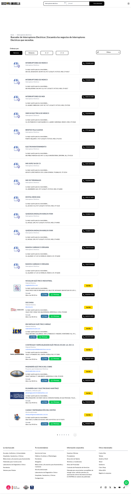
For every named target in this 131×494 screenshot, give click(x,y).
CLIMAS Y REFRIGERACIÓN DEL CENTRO (40, 410)
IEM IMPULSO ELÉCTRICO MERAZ (38, 324)
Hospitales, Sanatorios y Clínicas (13, 456)
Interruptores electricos (24, 35)
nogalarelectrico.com (31, 285)
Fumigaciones (39, 478)
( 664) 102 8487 (89, 164)
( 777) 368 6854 (89, 130)
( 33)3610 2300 (89, 147)
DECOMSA (29, 302)
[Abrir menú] (129, 3)
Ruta (45, 294)
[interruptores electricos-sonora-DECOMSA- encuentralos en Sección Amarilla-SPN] (17, 309)
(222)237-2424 (89, 358)
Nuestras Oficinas (72, 453)
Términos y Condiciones (74, 461)
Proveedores (71, 456)
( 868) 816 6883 (89, 97)
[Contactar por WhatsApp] (126, 482)
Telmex (101, 456)
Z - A (62, 53)
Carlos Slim (102, 453)
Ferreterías (6, 467)
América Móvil (103, 459)
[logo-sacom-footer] (20, 487)
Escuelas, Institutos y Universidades (14, 453)
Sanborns (102, 464)
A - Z (46, 53)
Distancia (31, 53)
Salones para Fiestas (9, 470)
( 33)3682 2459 (89, 63)
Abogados (38, 461)
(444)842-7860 (89, 423)
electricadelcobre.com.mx (32, 371)
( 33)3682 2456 (89, 80)
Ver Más (88, 285)
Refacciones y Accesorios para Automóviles (16, 459)
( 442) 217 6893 (89, 197)
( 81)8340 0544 (89, 180)
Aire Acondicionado (41, 469)
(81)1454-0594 (89, 337)
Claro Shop (102, 467)
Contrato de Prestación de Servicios (78, 467)
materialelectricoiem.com (32, 329)
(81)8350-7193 (89, 294)
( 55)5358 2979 (89, 113)
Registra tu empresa (105, 473)
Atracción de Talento (73, 459)
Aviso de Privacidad (73, 464)
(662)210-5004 (89, 380)
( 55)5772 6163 (89, 247)
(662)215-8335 (89, 316)
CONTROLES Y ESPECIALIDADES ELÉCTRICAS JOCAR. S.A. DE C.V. (49, 345)
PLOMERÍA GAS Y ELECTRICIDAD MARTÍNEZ (42, 388)
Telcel (100, 461)
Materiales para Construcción (12, 461)
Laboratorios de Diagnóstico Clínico (14, 464)
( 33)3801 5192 (89, 214)
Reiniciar (16, 53)
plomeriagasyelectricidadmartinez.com (36, 393)
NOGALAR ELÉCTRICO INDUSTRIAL (38, 281)
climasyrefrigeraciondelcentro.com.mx (36, 414)
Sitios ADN (102, 470)
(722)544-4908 (89, 402)
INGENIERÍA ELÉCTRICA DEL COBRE (38, 367)
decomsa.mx (29, 307)
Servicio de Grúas (40, 453)
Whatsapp (56, 294)
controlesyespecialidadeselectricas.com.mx (38, 349)
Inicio (12, 35)
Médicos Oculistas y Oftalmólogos (45, 456)
